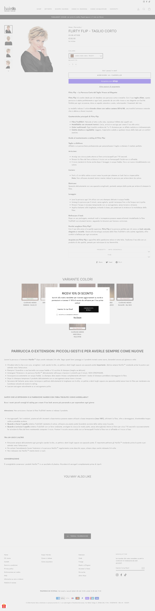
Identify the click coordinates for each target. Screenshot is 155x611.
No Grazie (77, 317)
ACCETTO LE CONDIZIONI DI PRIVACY (68, 314)
